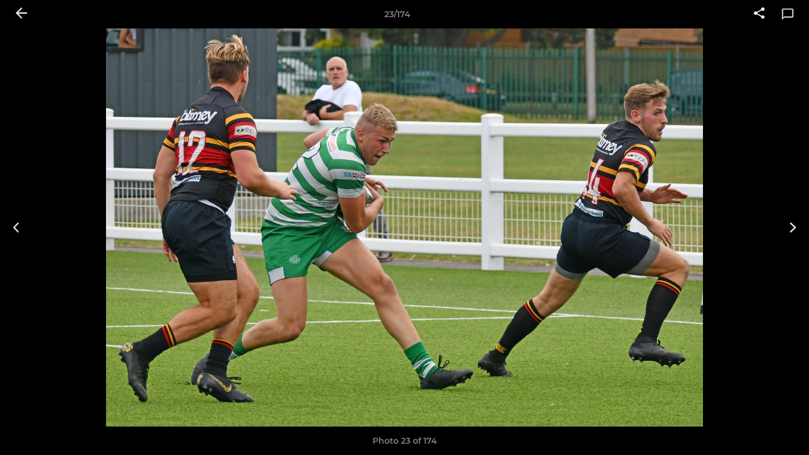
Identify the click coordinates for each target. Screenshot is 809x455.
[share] (759, 14)
